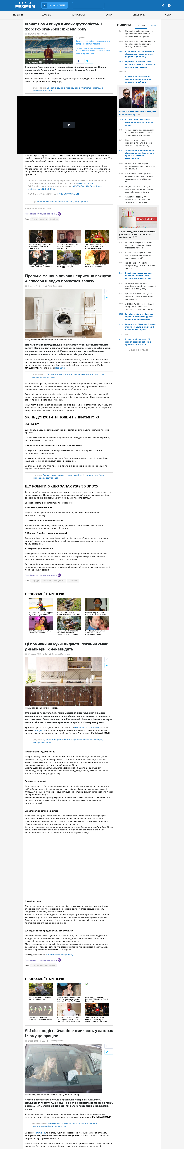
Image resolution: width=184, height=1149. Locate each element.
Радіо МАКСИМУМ (43, 208)
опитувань (41, 1132)
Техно (108, 14)
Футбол (43, 219)
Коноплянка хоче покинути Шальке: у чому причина (62, 201)
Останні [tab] (141, 25)
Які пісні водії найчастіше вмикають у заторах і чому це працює (93, 42)
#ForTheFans (79, 186)
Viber (59, 214)
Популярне (138, 14)
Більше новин (139, 350)
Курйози (54, 219)
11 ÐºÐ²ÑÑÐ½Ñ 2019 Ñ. (68, 194)
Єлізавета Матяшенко (61, 654)
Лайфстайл (78, 14)
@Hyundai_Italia (85, 183)
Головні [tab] (153, 25)
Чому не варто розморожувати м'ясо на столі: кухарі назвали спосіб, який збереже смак (93, 51)
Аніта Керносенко (55, 286)
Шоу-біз (46, 14)
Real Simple (61, 368)
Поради (35, 580)
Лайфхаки (46, 580)
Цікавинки (73, 580)
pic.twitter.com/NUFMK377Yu (41, 189)
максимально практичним (86, 727)
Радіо (167, 14)
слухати (56, 5)
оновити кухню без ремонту (59, 954)
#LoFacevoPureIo (94, 186)
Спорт (34, 219)
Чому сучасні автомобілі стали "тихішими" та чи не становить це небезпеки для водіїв (64, 1125)
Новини (18, 14)
